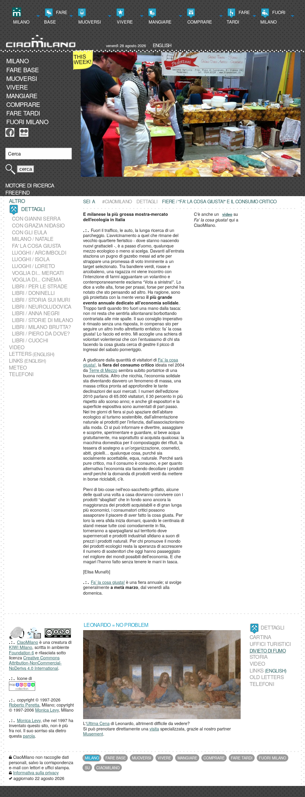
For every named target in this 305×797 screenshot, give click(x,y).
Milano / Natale (33, 238)
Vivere (124, 22)
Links (16, 360)
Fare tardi (238, 17)
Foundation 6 (21, 652)
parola (29, 736)
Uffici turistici (270, 643)
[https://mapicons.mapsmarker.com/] (22, 685)
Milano (20, 22)
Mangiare (159, 22)
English (162, 45)
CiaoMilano (27, 642)
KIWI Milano (20, 647)
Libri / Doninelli (33, 292)
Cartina (260, 637)
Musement (93, 733)
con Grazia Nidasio (38, 225)
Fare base (55, 17)
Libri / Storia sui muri (41, 299)
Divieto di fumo (268, 650)
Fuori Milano (272, 17)
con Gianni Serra (36, 218)
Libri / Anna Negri (35, 313)
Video (17, 347)
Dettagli (146, 201)
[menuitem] (25, 16)
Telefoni (21, 374)
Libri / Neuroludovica (41, 306)
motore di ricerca (29, 185)
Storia (259, 656)
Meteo (18, 367)
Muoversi (89, 22)
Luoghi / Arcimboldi (39, 252)
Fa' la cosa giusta (36, 245)
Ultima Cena (98, 723)
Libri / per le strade (39, 286)
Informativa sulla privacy (36, 772)
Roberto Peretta (24, 704)
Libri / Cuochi (30, 340)
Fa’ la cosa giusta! (108, 582)
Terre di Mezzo (103, 370)
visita (154, 728)
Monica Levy (47, 710)
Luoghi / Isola (30, 259)
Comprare (199, 22)
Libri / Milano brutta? (41, 326)
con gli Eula (29, 232)
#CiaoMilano (117, 201)
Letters (20, 353)
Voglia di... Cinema (36, 279)
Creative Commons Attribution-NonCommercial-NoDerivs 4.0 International (35, 662)
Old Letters (267, 677)
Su (87, 767)
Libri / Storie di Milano (42, 320)
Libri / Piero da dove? (41, 333)
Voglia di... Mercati (37, 272)
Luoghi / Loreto (33, 266)
